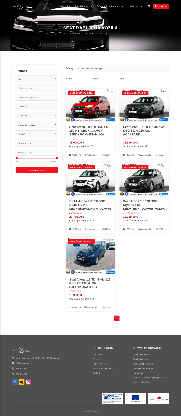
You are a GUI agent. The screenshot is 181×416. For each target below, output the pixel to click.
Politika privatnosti (141, 354)
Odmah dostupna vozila (110, 6)
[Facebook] (15, 382)
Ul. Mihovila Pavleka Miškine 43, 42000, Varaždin (38, 358)
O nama (96, 359)
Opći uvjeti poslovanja (143, 364)
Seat (108, 33)
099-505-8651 (22, 368)
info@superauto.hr (24, 363)
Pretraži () (36, 170)
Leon (121, 78)
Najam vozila (135, 6)
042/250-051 (21, 374)
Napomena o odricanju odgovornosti (149, 377)
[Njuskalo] (21, 382)
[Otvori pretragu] (149, 6)
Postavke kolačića (141, 382)
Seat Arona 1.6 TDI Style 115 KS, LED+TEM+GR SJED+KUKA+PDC (89, 283)
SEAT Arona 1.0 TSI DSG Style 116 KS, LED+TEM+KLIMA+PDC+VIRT (90, 204)
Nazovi (163, 6)
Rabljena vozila (84, 6)
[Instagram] (28, 382)
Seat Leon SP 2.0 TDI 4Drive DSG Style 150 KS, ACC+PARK (143, 130)
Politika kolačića (140, 359)
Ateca (95, 78)
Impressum (138, 373)
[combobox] (37, 78)
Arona (69, 78)
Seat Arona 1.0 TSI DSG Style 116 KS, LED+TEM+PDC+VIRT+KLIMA (144, 204)
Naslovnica (64, 6)
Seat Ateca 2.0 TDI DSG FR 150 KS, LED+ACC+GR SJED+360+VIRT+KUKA (88, 130)
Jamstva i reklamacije (143, 368)
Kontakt (96, 373)
